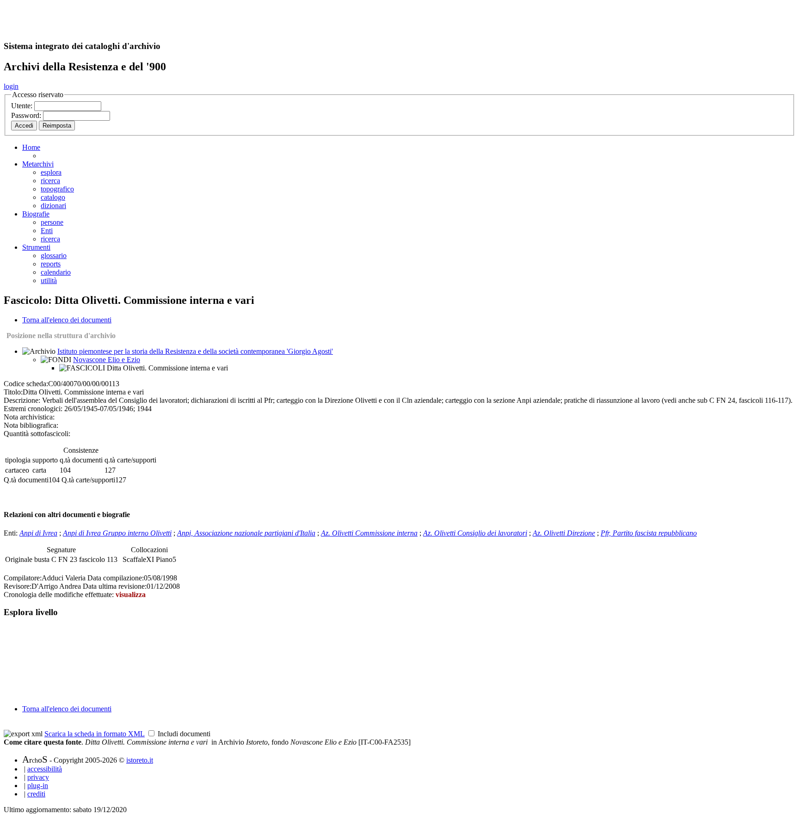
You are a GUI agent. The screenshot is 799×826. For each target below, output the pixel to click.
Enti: (11, 533)
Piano (164, 559)
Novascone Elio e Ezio (106, 360)
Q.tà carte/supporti (88, 480)
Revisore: (17, 586)
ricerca (50, 181)
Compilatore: (23, 578)
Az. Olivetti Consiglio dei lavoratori (475, 533)
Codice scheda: (26, 384)
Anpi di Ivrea (38, 533)
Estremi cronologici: (33, 409)
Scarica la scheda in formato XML (94, 734)
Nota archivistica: (29, 417)
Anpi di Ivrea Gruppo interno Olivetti (117, 533)
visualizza (131, 594)
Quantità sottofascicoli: (37, 434)
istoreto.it (139, 760)
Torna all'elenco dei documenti (66, 320)
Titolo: (13, 392)
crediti (36, 794)
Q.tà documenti (26, 480)
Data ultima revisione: (115, 586)
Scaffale (134, 559)
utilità (49, 280)
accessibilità (44, 769)
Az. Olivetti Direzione (564, 533)
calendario (56, 272)
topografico (57, 189)
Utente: (22, 106)
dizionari (53, 206)
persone (52, 222)
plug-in (37, 785)
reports (51, 264)
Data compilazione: (115, 578)
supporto (45, 460)
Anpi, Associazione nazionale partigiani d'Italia (246, 533)
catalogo (53, 197)
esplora (51, 172)
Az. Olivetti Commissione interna (369, 533)
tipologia (18, 460)
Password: (27, 115)
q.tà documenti (81, 460)
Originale (19, 559)
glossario (54, 255)
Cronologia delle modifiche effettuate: (60, 594)
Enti (47, 230)
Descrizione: (22, 400)
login (11, 86)
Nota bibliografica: (31, 425)
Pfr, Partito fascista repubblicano (649, 533)
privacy (38, 777)
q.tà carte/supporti (130, 460)
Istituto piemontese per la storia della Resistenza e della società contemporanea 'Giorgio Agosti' (195, 351)
